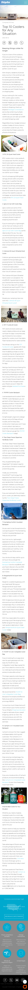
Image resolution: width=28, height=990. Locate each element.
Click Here (20, 858)
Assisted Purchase (18, 386)
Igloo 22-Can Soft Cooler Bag (11, 230)
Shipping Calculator (19, 710)
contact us (21, 872)
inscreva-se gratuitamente (14, 916)
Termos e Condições (21, 983)
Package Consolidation (16, 109)
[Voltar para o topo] (25, 982)
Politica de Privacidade (7, 983)
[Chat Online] (25, 987)
